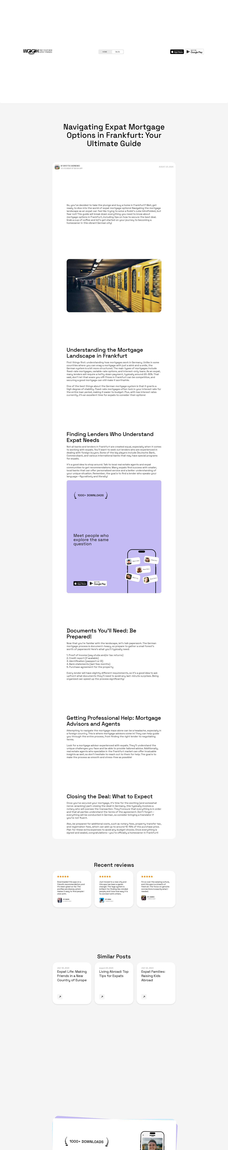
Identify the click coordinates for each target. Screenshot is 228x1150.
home (104, 52)
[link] (71, 983)
